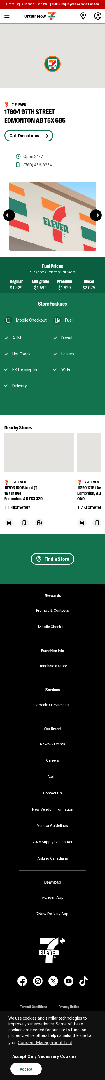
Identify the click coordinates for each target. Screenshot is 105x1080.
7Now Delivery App (52, 913)
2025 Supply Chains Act (52, 842)
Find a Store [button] (57, 559)
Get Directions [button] (24, 135)
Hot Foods (21, 354)
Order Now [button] (35, 16)
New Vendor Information (52, 809)
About (52, 776)
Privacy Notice (69, 1006)
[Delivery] (9, 526)
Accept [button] (26, 1069)
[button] (7, 16)
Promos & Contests (52, 610)
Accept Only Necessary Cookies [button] (44, 1056)
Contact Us (52, 793)
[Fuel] (39, 526)
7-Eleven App (52, 897)
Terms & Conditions (33, 1006)
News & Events (52, 744)
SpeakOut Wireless (52, 705)
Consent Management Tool (45, 1042)
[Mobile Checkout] (24, 526)
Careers (52, 760)
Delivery (19, 385)
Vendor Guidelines (52, 825)
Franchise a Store (52, 666)
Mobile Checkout (52, 627)
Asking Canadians (52, 858)
